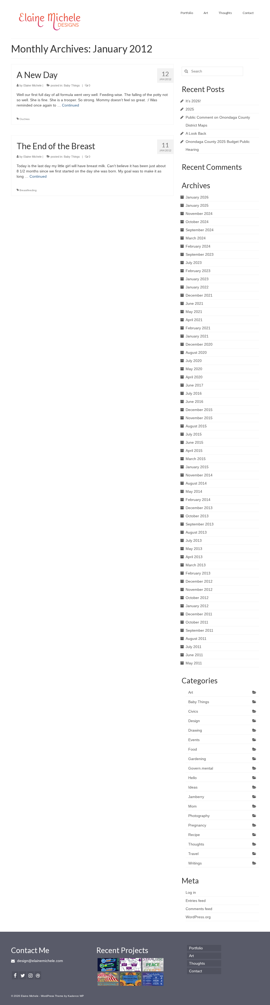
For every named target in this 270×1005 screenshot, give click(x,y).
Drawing (195, 730)
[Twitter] (22, 975)
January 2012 (197, 606)
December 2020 (199, 344)
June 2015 (194, 442)
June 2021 (194, 303)
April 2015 (194, 450)
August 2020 (196, 352)
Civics (193, 711)
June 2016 (194, 401)
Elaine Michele (32, 85)
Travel (193, 854)
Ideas (192, 787)
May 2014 (194, 491)
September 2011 (199, 630)
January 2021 (197, 336)
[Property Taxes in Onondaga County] (130, 964)
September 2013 (200, 524)
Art (190, 692)
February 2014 (198, 499)
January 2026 (197, 197)
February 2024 (198, 246)
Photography (199, 816)
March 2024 (196, 238)
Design (194, 721)
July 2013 (194, 540)
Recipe (194, 835)
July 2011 (193, 647)
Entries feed (196, 900)
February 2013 (198, 573)
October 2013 (197, 516)
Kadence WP (76, 995)
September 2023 (200, 254)
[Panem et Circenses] (107, 979)
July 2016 (194, 393)
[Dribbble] (38, 975)
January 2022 (197, 287)
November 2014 (199, 475)
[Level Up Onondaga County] (107, 964)
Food (192, 749)
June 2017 (194, 385)
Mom (192, 806)
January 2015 (197, 467)
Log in (191, 892)
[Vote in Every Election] (152, 979)
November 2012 (199, 589)
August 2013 (196, 532)
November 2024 (199, 213)
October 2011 (197, 622)
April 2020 (194, 377)
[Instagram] (30, 975)
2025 (190, 109)
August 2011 (196, 638)
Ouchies (25, 119)
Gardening (197, 759)
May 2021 (194, 312)
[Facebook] (15, 975)
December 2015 (199, 410)
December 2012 (199, 581)
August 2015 (196, 426)
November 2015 (199, 418)
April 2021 (194, 320)
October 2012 (197, 598)
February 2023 (198, 271)
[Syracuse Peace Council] (152, 964)
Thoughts (196, 844)
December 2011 (199, 614)
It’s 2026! (193, 101)
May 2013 (194, 549)
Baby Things (72, 85)
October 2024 (197, 222)
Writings (195, 863)
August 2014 (196, 483)
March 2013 (196, 565)
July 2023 (194, 262)
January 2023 (197, 279)
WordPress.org (198, 917)
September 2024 (200, 230)
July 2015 (194, 434)
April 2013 (194, 557)
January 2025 (197, 205)
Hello (192, 778)
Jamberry (196, 797)
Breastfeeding (28, 190)
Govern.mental (200, 768)
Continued (70, 105)
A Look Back (196, 133)
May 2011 (194, 663)
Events (194, 740)
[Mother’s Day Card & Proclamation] (130, 979)
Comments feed (199, 909)
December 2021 (199, 295)
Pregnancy (197, 825)
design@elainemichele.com (39, 961)
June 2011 (194, 655)
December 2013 (199, 508)
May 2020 (194, 369)
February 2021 (198, 328)
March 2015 (196, 459)
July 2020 (194, 361)
